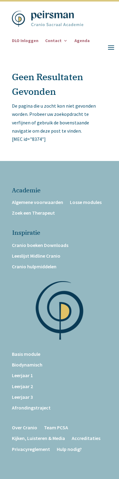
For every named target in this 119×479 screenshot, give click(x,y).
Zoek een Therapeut (33, 213)
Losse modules (86, 202)
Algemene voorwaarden (37, 202)
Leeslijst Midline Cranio (36, 256)
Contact (53, 40)
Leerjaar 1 (22, 375)
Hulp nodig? (69, 449)
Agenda (82, 40)
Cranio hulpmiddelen (34, 267)
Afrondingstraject (31, 408)
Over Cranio (24, 428)
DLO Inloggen (25, 40)
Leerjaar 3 (22, 397)
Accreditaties (86, 438)
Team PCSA (56, 428)
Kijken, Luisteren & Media (38, 438)
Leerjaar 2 (22, 386)
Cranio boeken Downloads (40, 245)
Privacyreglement (31, 449)
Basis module (26, 354)
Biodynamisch (27, 365)
